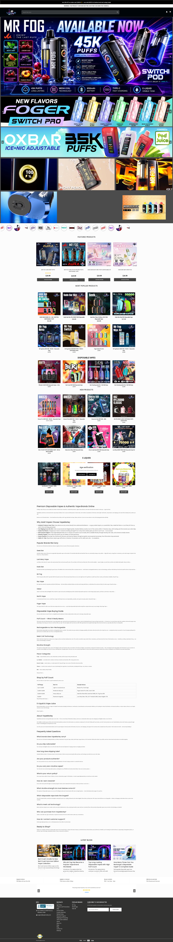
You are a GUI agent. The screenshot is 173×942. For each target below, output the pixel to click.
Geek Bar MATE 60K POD (125, 270)
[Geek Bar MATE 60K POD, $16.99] (125, 254)
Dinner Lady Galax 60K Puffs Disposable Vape (99, 449)
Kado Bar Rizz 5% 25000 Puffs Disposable (74, 317)
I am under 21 (92, 474)
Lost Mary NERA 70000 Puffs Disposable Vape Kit (124, 449)
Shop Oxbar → (112, 591)
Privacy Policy (60, 910)
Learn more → (87, 783)
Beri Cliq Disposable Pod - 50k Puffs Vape (123, 385)
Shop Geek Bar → (45, 554)
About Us (59, 923)
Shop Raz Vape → (113, 584)
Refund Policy (60, 914)
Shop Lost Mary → (127, 562)
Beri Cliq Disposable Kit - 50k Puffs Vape (99, 385)
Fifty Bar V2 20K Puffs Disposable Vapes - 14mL (49, 385)
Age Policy (59, 905)
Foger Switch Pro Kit (99, 349)
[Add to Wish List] (50, 264)
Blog (58, 927)
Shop (58, 925)
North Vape (75, 906)
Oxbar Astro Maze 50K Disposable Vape (74, 449)
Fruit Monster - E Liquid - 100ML (74, 486)
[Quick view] (46, 264)
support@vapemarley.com (60, 532)
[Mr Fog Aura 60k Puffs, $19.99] (48, 254)
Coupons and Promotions (63, 906)
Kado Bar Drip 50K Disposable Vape (124, 317)
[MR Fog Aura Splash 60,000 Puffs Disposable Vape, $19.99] (74, 254)
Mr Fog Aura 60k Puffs (48, 270)
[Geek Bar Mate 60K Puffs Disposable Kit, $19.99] (99, 254)
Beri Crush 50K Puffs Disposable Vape (74, 385)
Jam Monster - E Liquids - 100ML (49, 486)
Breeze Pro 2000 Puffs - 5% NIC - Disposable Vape (49, 419)
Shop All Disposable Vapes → (43, 698)
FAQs (58, 908)
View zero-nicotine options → (85, 768)
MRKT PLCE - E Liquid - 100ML (99, 486)
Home (58, 921)
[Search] (117, 12)
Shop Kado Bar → (132, 569)
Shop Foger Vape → (104, 606)
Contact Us (59, 928)
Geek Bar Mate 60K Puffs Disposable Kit (99, 270)
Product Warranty (61, 912)
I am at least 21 (81, 474)
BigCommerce (42, 940)
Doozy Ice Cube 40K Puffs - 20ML (99, 419)
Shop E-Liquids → (40, 711)
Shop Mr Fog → (116, 576)
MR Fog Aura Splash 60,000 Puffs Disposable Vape (73, 270)
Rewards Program (61, 916)
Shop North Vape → (93, 599)
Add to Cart (49, 492)
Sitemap (59, 930)
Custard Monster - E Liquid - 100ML (124, 486)
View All (74, 908)
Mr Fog (74, 905)
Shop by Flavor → (40, 672)
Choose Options (48, 279)
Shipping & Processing (62, 917)
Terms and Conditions (62, 919)
